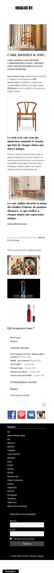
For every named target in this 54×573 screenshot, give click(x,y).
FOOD (10, 465)
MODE (10, 473)
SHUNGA (11, 499)
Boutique (14, 341)
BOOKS (10, 447)
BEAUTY (11, 443)
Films (9, 461)
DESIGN (11, 458)
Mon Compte (15, 338)
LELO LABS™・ (16, 364)
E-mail (12, 530)
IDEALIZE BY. (22, 556)
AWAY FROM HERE (16, 435)
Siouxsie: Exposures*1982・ (21, 376)
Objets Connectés (15, 480)
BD (8, 439)
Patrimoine (12, 487)
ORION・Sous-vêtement (20, 361)
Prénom (13, 521)
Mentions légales (37, 556)
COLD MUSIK (13, 454)
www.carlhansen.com (17, 224)
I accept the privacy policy (23, 539)
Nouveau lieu (12, 476)
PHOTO (10, 491)
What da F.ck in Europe (17, 506)
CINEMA (11, 450)
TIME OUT (12, 502)
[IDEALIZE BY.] (27, 13)
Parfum (10, 484)
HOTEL (10, 469)
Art (8, 432)
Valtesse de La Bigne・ (19, 372)
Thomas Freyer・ (17, 368)
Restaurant (12, 495)
